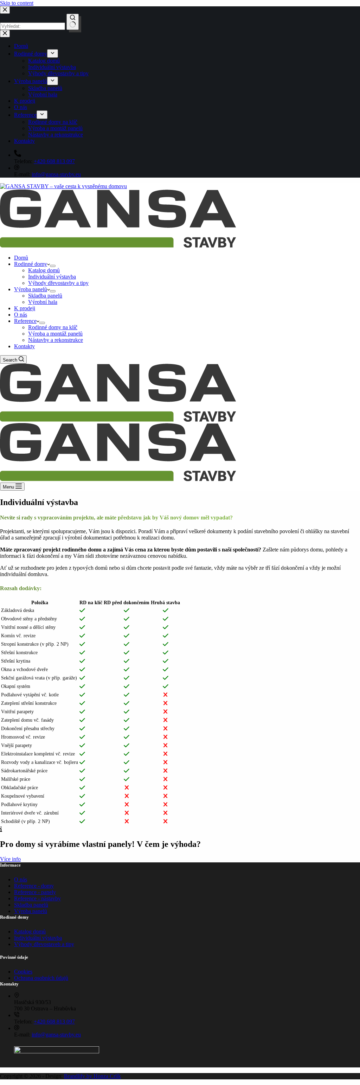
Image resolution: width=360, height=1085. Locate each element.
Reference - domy (34, 886)
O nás (20, 315)
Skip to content (16, 3)
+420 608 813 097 (54, 1022)
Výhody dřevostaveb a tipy (44, 944)
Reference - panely (35, 892)
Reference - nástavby (37, 898)
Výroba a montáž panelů (55, 334)
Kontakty (24, 346)
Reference (25, 321)
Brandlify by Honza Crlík (92, 1076)
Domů (21, 258)
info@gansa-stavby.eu (56, 1035)
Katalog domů (44, 270)
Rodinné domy (30, 264)
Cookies (23, 972)
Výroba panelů (30, 289)
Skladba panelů (45, 296)
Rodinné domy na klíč (52, 327)
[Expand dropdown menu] (53, 266)
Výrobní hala (42, 302)
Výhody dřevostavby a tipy (58, 283)
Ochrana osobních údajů (41, 978)
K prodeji (24, 308)
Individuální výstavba (52, 277)
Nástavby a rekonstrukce (55, 340)
